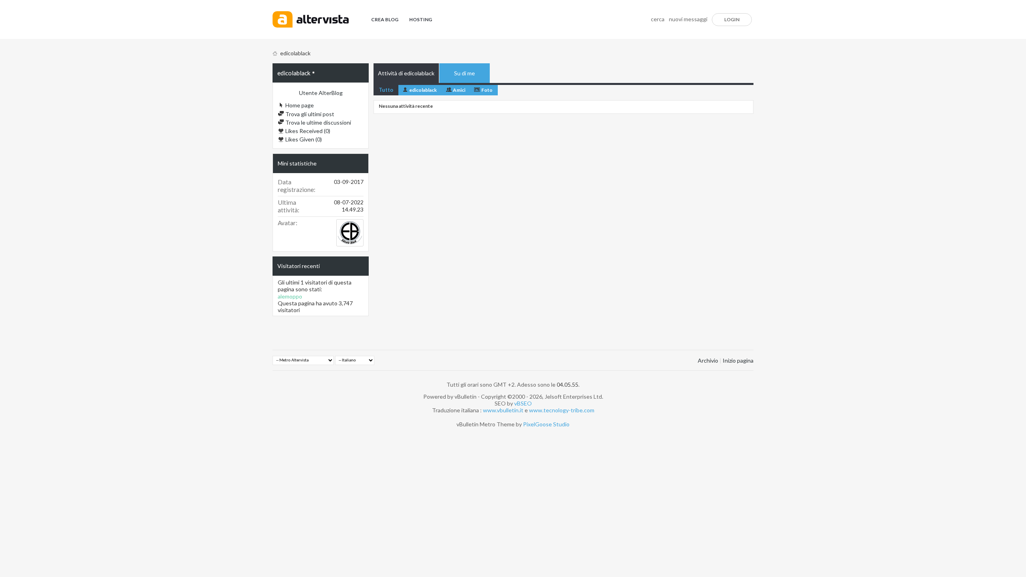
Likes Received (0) (307, 130)
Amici (459, 90)
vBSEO (523, 403)
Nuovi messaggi (688, 19)
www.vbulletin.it (503, 410)
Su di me (464, 73)
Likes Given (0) (303, 139)
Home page (299, 105)
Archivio (708, 360)
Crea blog (384, 19)
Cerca (657, 19)
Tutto (386, 90)
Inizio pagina (738, 360)
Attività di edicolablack (406, 73)
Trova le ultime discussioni (317, 122)
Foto (487, 90)
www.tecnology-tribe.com (561, 410)
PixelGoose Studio (546, 424)
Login (731, 19)
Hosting (420, 19)
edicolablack (423, 90)
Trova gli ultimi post (309, 114)
